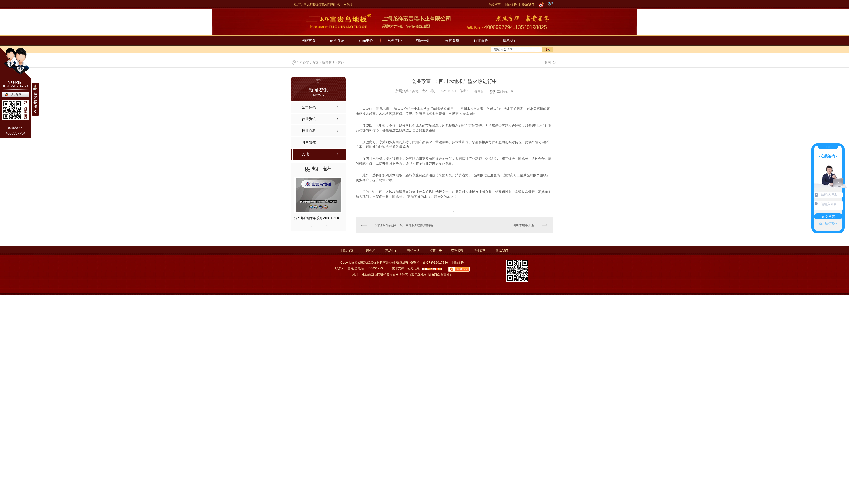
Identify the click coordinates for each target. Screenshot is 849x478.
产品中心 (366, 40)
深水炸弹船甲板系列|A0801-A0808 (318, 218)
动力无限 (413, 268)
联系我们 (528, 4)
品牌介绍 (337, 40)
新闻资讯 (328, 62)
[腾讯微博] (550, 4)
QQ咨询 (15, 94)
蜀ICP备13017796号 (437, 262)
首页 (315, 62)
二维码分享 (505, 91)
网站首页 (308, 40)
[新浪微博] (541, 4)
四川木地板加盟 (523, 225)
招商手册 (423, 40)
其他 (341, 62)
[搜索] (547, 49)
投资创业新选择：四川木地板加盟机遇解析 (404, 225)
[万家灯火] (431, 268)
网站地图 (511, 4)
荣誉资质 (452, 40)
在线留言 (494, 4)
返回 (547, 62)
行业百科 (481, 40)
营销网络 (395, 40)
